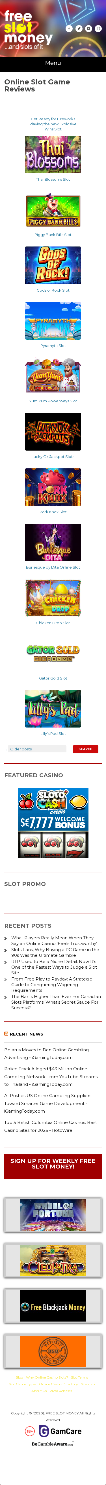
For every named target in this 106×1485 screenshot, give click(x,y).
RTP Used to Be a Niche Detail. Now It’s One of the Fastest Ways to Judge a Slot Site (54, 967)
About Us (39, 1391)
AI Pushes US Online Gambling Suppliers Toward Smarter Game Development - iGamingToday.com (47, 1103)
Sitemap (88, 1384)
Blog (19, 1377)
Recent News (26, 1034)
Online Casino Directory (58, 1384)
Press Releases (60, 1391)
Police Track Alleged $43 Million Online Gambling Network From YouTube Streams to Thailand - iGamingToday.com (51, 1076)
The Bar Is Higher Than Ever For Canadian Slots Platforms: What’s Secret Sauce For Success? (56, 1002)
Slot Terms (79, 1377)
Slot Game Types (22, 1384)
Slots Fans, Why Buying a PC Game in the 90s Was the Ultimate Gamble (55, 952)
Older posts (19, 749)
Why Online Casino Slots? (47, 1377)
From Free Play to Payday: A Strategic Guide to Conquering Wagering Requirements (51, 984)
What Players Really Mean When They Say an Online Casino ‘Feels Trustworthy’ (54, 940)
